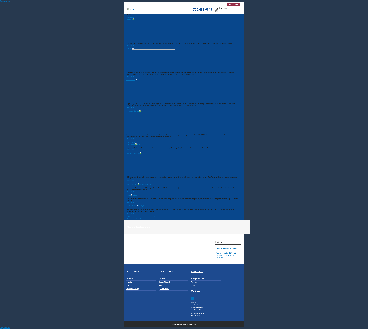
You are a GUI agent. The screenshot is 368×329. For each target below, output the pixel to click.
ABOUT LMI (197, 271)
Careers (147, 219)
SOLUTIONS (130, 17)
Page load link (5, 328)
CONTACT (156, 217)
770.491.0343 (202, 9)
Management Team (133, 219)
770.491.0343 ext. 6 (196, 309)
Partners (142, 219)
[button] (131, 15)
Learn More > (131, 45)
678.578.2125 (194, 304)
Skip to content (5, 1)
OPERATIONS (131, 142)
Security (129, 49)
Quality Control (132, 206)
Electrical (130, 19)
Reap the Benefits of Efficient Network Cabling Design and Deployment (226, 255)
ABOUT (129, 217)
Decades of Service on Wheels (226, 249)
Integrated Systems (133, 153)
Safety (129, 195)
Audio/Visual (131, 80)
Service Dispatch (132, 184)
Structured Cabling (133, 111)
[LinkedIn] (192, 298)
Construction (131, 144)
